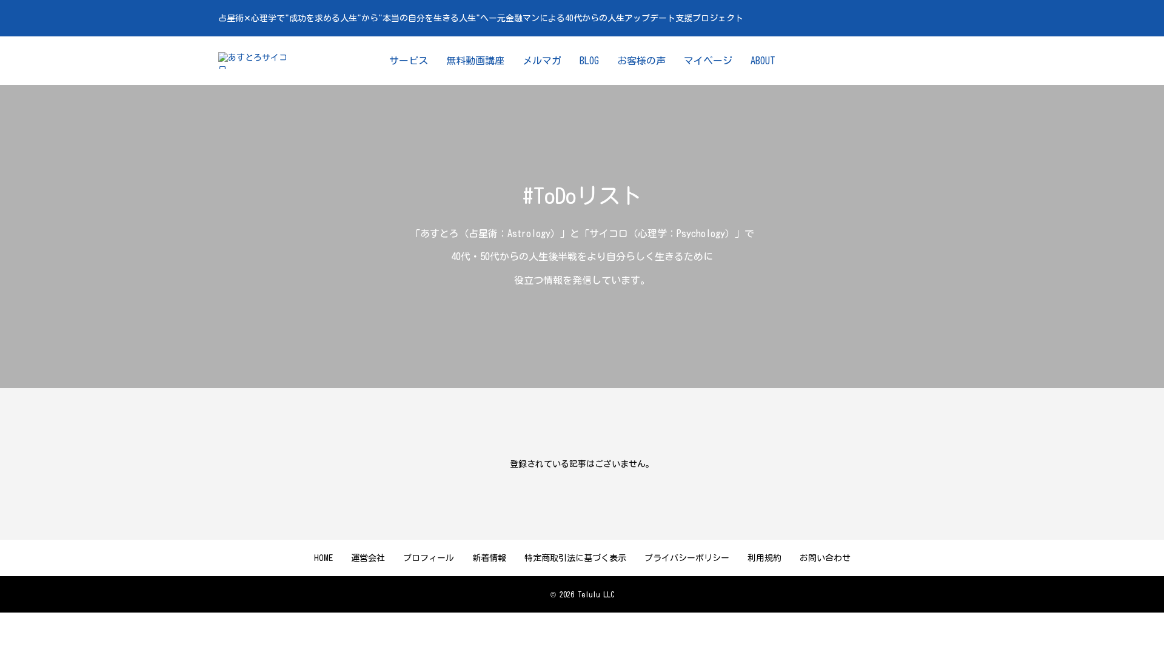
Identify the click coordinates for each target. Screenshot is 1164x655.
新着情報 (489, 558)
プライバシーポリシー (686, 558)
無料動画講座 (475, 61)
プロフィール (428, 558)
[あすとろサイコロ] (257, 60)
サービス (408, 61)
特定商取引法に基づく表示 (575, 558)
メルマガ (542, 61)
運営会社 (368, 558)
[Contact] (921, 60)
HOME (323, 558)
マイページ (708, 61)
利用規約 (764, 558)
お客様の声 (641, 61)
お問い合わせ (825, 558)
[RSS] (939, 60)
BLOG (589, 61)
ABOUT (763, 61)
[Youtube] (903, 60)
